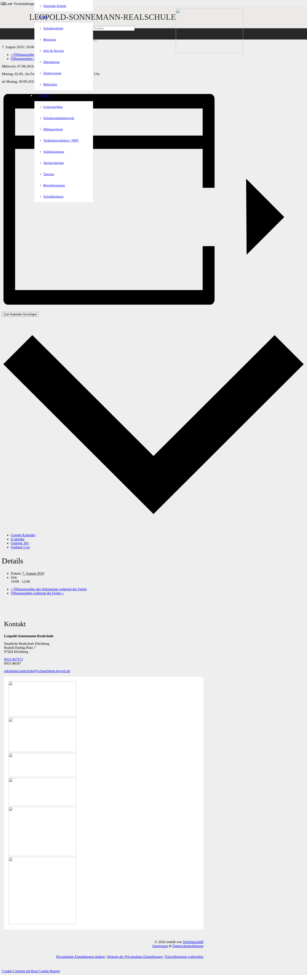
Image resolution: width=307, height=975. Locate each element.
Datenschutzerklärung (187, 946)
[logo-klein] (209, 52)
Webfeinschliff (193, 942)
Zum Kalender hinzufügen (20, 314)
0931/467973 (13, 659)
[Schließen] (95, 40)
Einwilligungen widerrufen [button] (184, 957)
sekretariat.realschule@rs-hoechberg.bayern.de (37, 671)
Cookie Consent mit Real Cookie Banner (31, 971)
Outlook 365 (20, 543)
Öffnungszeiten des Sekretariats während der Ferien (49, 589)
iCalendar (17, 539)
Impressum (160, 946)
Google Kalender (23, 535)
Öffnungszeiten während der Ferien (37, 593)
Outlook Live (20, 547)
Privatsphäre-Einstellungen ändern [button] (80, 957)
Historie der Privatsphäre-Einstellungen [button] (135, 957)
